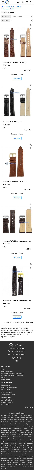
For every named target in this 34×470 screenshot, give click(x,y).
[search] (23, 2)
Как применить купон (9, 387)
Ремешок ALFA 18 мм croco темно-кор (17, 300)
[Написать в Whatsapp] (17, 358)
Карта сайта (5, 389)
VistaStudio (29, 407)
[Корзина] (27, 2)
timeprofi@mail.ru (17, 354)
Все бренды (5, 385)
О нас (3, 369)
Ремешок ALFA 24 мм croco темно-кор (17, 241)
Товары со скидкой (8, 394)
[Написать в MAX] (14, 358)
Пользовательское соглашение (12, 375)
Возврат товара (6, 380)
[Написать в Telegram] (20, 358)
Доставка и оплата (7, 371)
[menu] (3, 2)
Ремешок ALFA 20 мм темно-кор (14, 62)
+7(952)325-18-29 (17, 351)
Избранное (5, 404)
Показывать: (5, 20)
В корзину (17, 78)
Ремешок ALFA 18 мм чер (12, 122)
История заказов (7, 402)
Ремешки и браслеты (13, 7)
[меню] (31, 2)
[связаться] (18, 2)
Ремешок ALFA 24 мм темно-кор (14, 181)
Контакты (4, 377)
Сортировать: (6, 16)
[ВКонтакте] (17, 361)
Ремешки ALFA (8, 9)
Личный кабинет (7, 400)
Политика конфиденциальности (12, 373)
